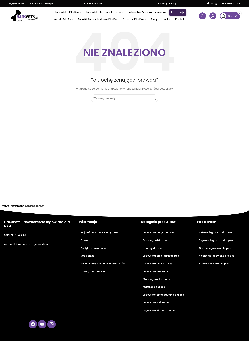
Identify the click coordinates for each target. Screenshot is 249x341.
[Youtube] (42, 324)
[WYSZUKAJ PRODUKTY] (154, 98)
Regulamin (87, 255)
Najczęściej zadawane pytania (99, 232)
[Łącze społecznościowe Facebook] (208, 3)
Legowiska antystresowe (158, 232)
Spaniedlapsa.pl (34, 205)
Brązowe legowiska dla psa (216, 240)
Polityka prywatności (93, 248)
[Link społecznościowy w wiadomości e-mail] (212, 3)
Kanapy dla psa (153, 248)
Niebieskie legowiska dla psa (216, 255)
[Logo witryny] (24, 15)
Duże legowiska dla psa (157, 240)
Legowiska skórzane (155, 271)
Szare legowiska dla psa (214, 263)
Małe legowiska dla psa (157, 279)
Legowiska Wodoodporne (159, 310)
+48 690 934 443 (231, 3)
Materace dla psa (154, 287)
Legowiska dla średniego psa (161, 255)
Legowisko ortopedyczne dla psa (163, 294)
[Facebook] (33, 324)
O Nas (84, 240)
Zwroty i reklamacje (93, 271)
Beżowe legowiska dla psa (215, 232)
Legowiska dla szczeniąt (158, 263)
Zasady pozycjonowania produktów (103, 263)
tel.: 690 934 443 (15, 235)
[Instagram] (51, 324)
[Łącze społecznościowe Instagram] (216, 3)
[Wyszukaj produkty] (202, 16)
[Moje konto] (213, 16)
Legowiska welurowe (156, 302)
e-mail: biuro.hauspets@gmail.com (27, 244)
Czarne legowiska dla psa (215, 248)
